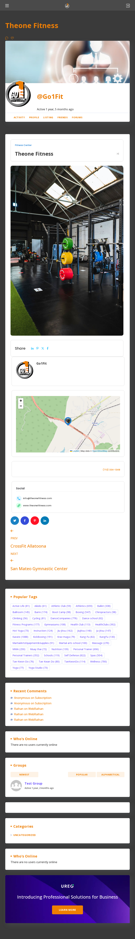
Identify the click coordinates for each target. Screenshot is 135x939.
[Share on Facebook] (47, 348)
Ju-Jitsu (103, 630)
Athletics (84, 606)
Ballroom (21, 612)
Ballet (104, 606)
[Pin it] (37, 348)
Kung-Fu (87, 636)
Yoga (18, 667)
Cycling (39, 618)
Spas (96, 655)
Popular (82, 774)
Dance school (92, 618)
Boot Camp (61, 612)
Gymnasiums (55, 624)
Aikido (40, 606)
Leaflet (75, 450)
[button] (68, 420)
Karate (20, 636)
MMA (18, 649)
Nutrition (60, 649)
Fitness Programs (26, 624)
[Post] (42, 348)
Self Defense (75, 655)
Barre (40, 612)
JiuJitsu (84, 630)
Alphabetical (110, 774)
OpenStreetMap (99, 450)
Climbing (20, 618)
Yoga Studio (38, 667)
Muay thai (38, 649)
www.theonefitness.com (37, 505)
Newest (24, 774)
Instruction (43, 630)
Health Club (80, 624)
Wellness (98, 661)
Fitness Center (23, 145)
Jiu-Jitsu (65, 630)
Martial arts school (73, 643)
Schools (52, 655)
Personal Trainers (25, 655)
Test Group (33, 783)
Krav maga (66, 636)
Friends (62, 117)
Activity (19, 117)
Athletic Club (61, 606)
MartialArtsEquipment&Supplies (33, 643)
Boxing (83, 612)
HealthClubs (105, 624)
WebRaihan (35, 709)
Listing (48, 117)
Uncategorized (24, 835)
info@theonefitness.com (37, 498)
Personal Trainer (86, 649)
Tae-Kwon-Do (23, 661)
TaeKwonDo (74, 661)
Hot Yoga (20, 630)
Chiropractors (105, 612)
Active (53, 774)
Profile (34, 117)
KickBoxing (43, 636)
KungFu (107, 636)
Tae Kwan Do (49, 661)
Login (128, 5)
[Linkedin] (32, 348)
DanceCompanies (63, 618)
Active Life (21, 606)
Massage (100, 643)
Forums (77, 117)
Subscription (43, 698)
